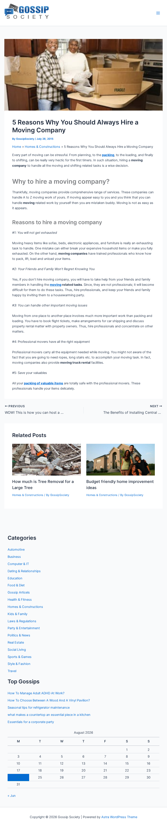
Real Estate (16, 642)
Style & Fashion (19, 664)
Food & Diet (16, 585)
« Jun (12, 796)
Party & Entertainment (24, 628)
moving (55, 285)
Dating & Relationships (24, 571)
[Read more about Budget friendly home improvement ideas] (120, 459)
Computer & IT (18, 564)
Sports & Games (20, 657)
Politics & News (19, 635)
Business (14, 557)
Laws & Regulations (22, 621)
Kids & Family (17, 614)
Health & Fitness (20, 600)
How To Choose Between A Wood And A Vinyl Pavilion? (49, 700)
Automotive (16, 550)
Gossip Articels (19, 592)
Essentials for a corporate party (31, 722)
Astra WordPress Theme (119, 817)
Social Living (17, 650)
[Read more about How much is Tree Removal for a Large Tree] (46, 459)
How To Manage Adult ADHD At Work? (36, 693)
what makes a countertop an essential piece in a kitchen (49, 715)
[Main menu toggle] (158, 13)
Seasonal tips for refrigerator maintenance (39, 708)
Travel (12, 671)
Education (15, 578)
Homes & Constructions (27, 495)
